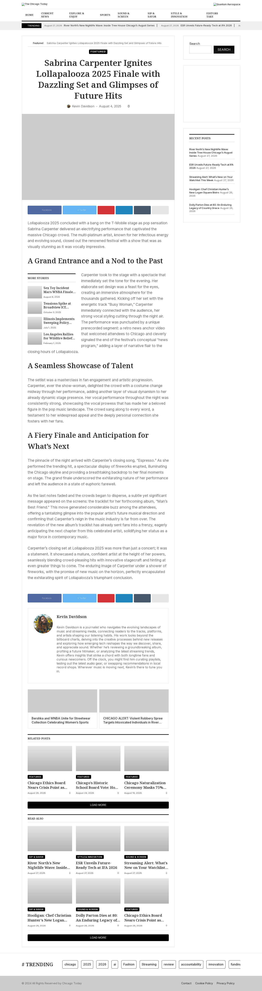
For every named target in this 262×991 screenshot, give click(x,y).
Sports (105, 15)
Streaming (149, 964)
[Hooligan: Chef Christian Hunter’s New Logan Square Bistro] (50, 891)
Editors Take (212, 15)
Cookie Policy (204, 983)
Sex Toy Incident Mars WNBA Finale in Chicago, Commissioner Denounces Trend (58, 290)
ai (115, 964)
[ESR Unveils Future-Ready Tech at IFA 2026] (98, 838)
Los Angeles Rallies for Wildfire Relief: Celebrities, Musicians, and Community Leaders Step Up (59, 336)
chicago (70, 964)
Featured (38, 43)
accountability (191, 964)
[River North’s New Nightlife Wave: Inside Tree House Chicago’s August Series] (50, 838)
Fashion (128, 964)
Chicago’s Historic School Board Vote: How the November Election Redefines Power (97, 785)
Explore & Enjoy (76, 15)
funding (236, 964)
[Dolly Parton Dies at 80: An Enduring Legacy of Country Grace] (98, 891)
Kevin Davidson (72, 616)
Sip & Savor (152, 15)
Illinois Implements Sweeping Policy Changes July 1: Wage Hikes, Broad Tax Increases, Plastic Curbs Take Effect (59, 321)
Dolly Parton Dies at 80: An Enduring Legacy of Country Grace (97, 917)
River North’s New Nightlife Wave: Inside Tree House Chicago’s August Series (99, 25)
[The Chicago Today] (34, 4)
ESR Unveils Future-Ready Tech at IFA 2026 (196, 25)
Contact (186, 983)
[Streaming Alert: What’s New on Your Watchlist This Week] (146, 838)
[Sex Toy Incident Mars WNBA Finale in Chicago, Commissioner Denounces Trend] (35, 292)
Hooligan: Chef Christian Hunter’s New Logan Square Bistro (49, 917)
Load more (98, 804)
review (169, 964)
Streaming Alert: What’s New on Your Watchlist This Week (145, 865)
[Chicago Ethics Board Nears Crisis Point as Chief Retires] (50, 758)
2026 (102, 964)
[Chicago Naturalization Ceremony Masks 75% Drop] (146, 758)
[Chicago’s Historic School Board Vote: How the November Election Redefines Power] (98, 758)
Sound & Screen (123, 15)
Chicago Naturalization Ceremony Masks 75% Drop (145, 785)
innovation (215, 964)
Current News (47, 15)
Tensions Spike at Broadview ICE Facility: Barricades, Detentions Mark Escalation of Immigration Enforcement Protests (59, 305)
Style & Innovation (179, 15)
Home (29, 15)
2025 (87, 964)
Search (194, 44)
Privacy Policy (226, 983)
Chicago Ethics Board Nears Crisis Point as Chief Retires (46, 785)
